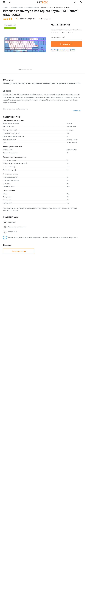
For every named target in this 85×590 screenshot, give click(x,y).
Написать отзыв (19, 251)
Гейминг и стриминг (17, 7)
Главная (5, 7)
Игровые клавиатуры (32, 7)
